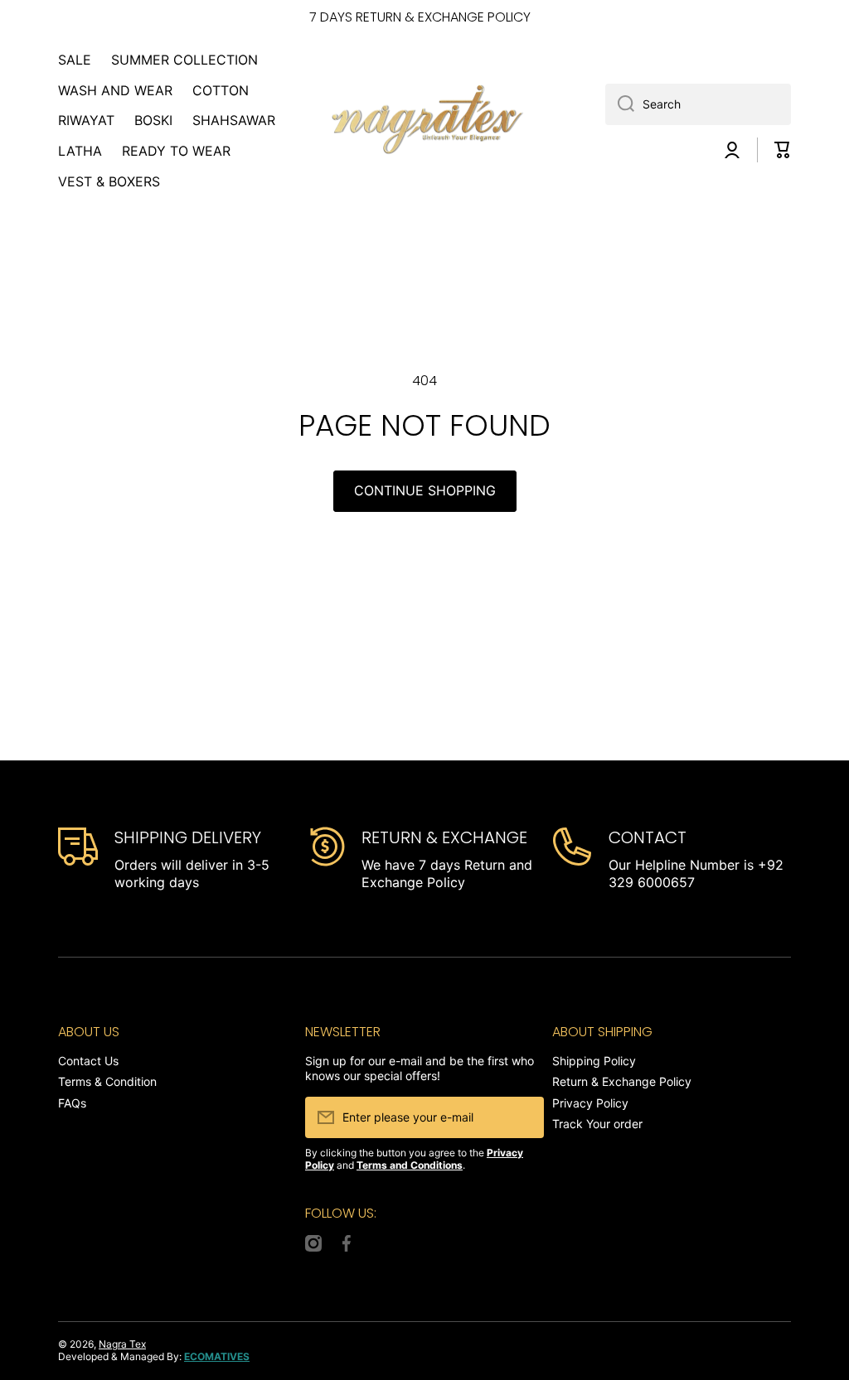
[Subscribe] (523, 1117)
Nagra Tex (122, 1344)
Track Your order (597, 1124)
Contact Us (88, 1061)
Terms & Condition (107, 1081)
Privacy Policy (590, 1103)
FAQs (72, 1103)
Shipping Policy (594, 1061)
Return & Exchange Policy (621, 1081)
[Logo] (424, 121)
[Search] (619, 104)
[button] (782, 150)
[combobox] (698, 104)
